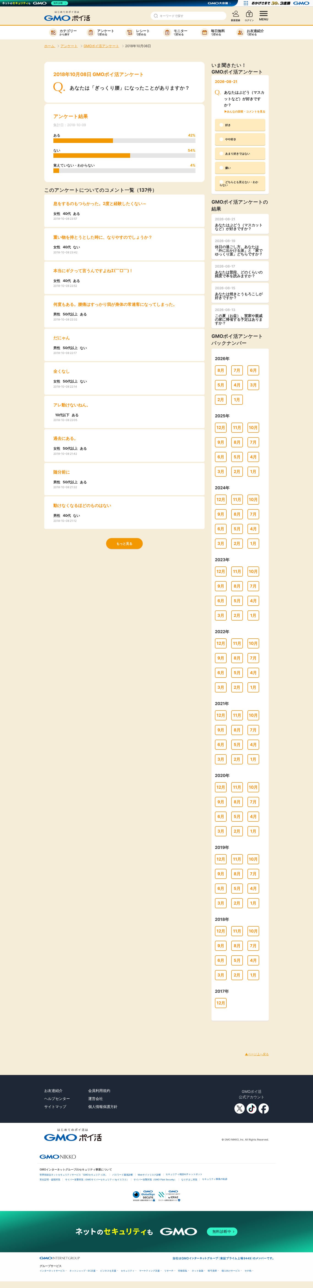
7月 (237, 370)
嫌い (228, 168)
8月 (220, 370)
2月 (220, 399)
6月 (253, 370)
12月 (221, 427)
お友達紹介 (53, 1090)
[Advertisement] (83, 1031)
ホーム (49, 46)
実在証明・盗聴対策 (50, 1179)
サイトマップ (55, 1106)
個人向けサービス (231, 1270)
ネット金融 (197, 1270)
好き (228, 125)
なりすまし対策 (189, 1179)
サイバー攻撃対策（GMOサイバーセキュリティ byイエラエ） (97, 1179)
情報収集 (182, 1270)
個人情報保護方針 (103, 1106)
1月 (237, 399)
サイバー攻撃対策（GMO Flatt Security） (155, 1179)
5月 (220, 385)
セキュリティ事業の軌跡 (214, 1179)
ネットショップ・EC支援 (82, 1270)
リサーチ (168, 1270)
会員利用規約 (99, 1090)
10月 (253, 427)
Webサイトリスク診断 (149, 1174)
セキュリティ (128, 1270)
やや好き (230, 139)
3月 (253, 385)
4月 (237, 385)
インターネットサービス (52, 1270)
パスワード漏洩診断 (122, 1174)
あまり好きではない (237, 153)
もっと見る (124, 543)
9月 (220, 442)
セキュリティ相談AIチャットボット (184, 1174)
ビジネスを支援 (108, 1270)
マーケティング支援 (149, 1270)
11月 (237, 427)
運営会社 (95, 1098)
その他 (247, 1270)
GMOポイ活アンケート (101, 46)
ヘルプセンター (57, 1098)
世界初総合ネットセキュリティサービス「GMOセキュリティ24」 (73, 1174)
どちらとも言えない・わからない (239, 183)
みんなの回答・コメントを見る (246, 111)
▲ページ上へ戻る (257, 1054)
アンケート (69, 46)
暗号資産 (212, 1270)
